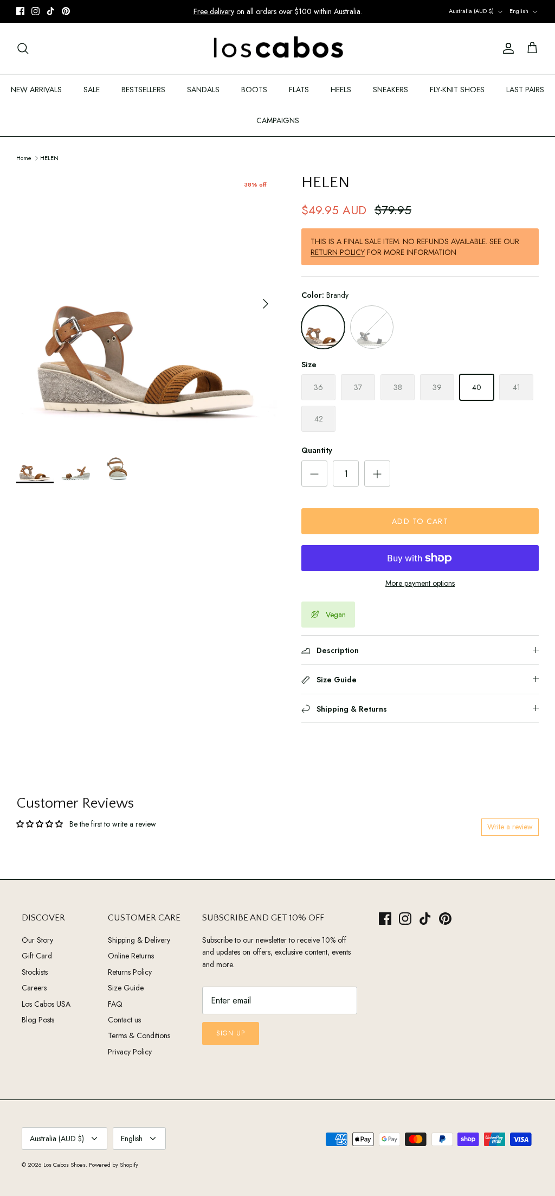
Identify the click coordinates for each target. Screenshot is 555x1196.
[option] (147, 303)
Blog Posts (38, 1019)
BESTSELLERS (143, 89)
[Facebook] (20, 11)
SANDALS (203, 89)
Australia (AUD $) (471, 11)
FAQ (115, 1004)
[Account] (506, 48)
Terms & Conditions (139, 1035)
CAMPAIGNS (277, 120)
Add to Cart (420, 521)
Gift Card (37, 955)
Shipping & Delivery (139, 940)
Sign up (230, 1033)
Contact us (124, 1019)
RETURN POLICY (338, 252)
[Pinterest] (66, 11)
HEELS (341, 89)
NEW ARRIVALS (36, 89)
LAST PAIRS (525, 89)
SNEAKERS (390, 89)
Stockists (35, 972)
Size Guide (126, 987)
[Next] (266, 304)
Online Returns (131, 955)
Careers (34, 987)
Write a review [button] (510, 826)
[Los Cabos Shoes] (278, 48)
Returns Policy (130, 972)
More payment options (420, 583)
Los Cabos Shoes (64, 1164)
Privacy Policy (130, 1051)
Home (23, 157)
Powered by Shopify (113, 1164)
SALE (91, 89)
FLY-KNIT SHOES (457, 89)
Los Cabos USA (46, 1004)
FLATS (299, 89)
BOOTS (254, 89)
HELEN (49, 157)
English (518, 11)
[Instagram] (35, 11)
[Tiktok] (51, 11)
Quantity (316, 450)
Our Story (37, 940)
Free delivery (213, 11)
